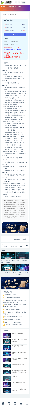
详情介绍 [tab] (6, 14)
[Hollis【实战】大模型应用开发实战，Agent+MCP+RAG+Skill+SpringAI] (22, 270)
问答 (15, 404)
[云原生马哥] (7, 379)
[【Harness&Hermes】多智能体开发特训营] (7, 361)
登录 (24, 2)
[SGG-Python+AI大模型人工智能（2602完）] (7, 391)
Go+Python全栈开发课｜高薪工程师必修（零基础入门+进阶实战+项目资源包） (19, 372)
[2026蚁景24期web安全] (7, 348)
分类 (9, 404)
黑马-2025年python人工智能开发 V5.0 (14, 322)
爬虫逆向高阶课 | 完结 (10, 294)
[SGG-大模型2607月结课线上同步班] (7, 355)
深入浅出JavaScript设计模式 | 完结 (13, 316)
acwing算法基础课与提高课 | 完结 (12, 297)
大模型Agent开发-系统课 (21, 260)
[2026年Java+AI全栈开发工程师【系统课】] (7, 342)
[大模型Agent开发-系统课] (22, 258)
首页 (3, 404)
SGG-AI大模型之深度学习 (7, 272)
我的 (21, 404)
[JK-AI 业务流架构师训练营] (7, 385)
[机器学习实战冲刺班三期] (7, 367)
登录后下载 (15, 34)
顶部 (27, 404)
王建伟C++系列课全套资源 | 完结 (13, 324)
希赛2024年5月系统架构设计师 (12, 309)
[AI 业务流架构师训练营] (7, 336)
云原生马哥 (14, 376)
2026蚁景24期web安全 (17, 346)
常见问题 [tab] (14, 14)
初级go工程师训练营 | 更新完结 (12, 319)
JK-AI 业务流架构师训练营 (18, 383)
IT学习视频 (3, 9)
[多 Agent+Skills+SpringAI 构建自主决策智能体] (8, 258)
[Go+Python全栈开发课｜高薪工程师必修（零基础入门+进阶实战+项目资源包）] (7, 373)
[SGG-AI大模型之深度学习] (8, 270)
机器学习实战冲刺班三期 (18, 364)
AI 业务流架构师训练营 (17, 333)
